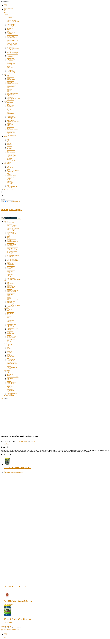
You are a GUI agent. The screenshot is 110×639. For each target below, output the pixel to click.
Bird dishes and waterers (12, 83)
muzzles (8, 125)
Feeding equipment (11, 27)
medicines (9, 123)
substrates (9, 159)
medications (9, 181)
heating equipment (11, 152)
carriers (8, 169)
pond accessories (11, 59)
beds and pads (10, 102)
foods (8, 151)
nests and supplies (11, 97)
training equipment (11, 132)
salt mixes (9, 62)
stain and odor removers (12, 129)
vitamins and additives (12, 160)
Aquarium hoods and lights (13, 21)
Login (2, 201)
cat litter (8, 108)
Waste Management (11, 135)
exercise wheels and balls (12, 170)
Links (5, 12)
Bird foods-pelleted (11, 85)
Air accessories (10, 16)
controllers (9, 144)
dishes (8, 112)
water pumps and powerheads (14, 73)
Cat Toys (9, 109)
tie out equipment (11, 131)
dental (8, 110)
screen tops (9, 158)
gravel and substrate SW (12, 54)
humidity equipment (11, 155)
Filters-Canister (10, 36)
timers (8, 68)
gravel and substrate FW (12, 52)
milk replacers (10, 124)
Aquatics (6, 14)
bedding (8, 165)
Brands (5, 6)
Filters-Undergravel (11, 41)
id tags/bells (9, 119)
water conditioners (11, 71)
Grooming (9, 174)
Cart (5, 9)
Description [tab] (6, 444)
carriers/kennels (10, 106)
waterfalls (9, 162)
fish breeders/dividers (12, 44)
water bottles (10, 188)
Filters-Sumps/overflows (12, 40)
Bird (5, 74)
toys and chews (10, 183)
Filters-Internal (10, 39)
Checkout (6, 10)
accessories (9, 137)
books (8, 104)
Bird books (9, 78)
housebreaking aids (11, 117)
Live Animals (10, 179)
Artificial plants (10, 25)
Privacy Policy (4, 629)
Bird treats (9, 91)
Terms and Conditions (11, 629)
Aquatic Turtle (20, 441)
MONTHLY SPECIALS (9, 189)
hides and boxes (10, 154)
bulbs (8, 140)
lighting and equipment (12, 156)
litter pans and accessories (13, 121)
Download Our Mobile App (7, 626)
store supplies (10, 64)
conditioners (9, 143)
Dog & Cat (6, 101)
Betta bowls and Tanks (12, 43)
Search (2, 398)
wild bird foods (10, 100)
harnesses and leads (11, 175)
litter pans (9, 178)
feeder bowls (10, 171)
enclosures (9, 148)
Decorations (9, 33)
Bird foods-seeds (11, 86)
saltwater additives (11, 63)
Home (5, 4)
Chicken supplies (11, 94)
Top (1, 630)
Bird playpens (10, 87)
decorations (9, 146)
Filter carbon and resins (12, 35)
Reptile (5, 136)
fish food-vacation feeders (13, 48)
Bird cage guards (11, 79)
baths (8, 75)
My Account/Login (8, 8)
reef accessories (10, 60)
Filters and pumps (11, 150)
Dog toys (9, 114)
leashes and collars (11, 120)
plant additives (10, 56)
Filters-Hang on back (12, 37)
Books (8, 29)
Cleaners (9, 142)
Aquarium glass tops (11, 20)
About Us (6, 5)
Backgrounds (10, 28)
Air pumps (9, 17)
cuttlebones (9, 96)
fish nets (8, 51)
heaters (8, 55)
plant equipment (10, 58)
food (8, 173)
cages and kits (10, 167)
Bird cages (9, 82)
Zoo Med (33, 441)
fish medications (10, 50)
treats (8, 133)
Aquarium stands (11, 22)
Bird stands (9, 89)
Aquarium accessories (12, 18)
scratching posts (10, 127)
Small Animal (7, 163)
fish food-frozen (10, 47)
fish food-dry (10, 45)
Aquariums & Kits (11, 24)
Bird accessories (10, 77)
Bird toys (9, 90)
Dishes (8, 147)
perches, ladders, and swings (13, 98)
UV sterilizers (10, 70)
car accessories (10, 105)
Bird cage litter (10, 81)
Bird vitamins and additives (13, 93)
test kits (8, 66)
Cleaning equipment (11, 32)
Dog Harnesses (10, 113)
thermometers (10, 67)
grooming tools (10, 116)
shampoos (9, 128)
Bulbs (8, 31)
